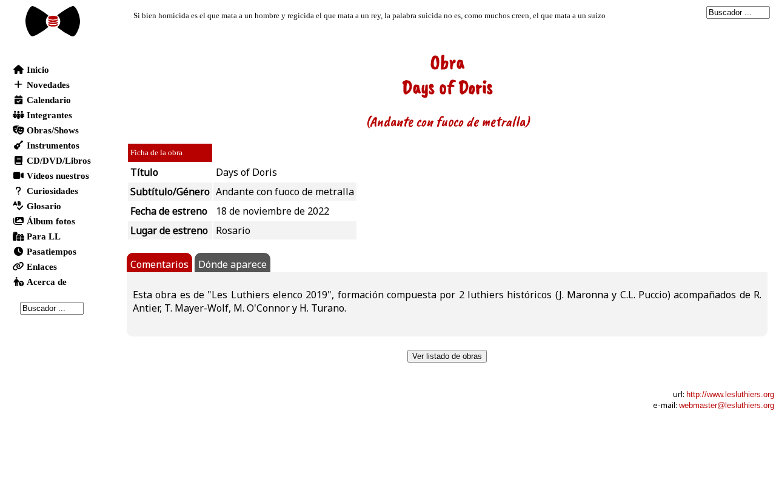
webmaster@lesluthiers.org (726, 405)
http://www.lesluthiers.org (730, 394)
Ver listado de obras (447, 356)
